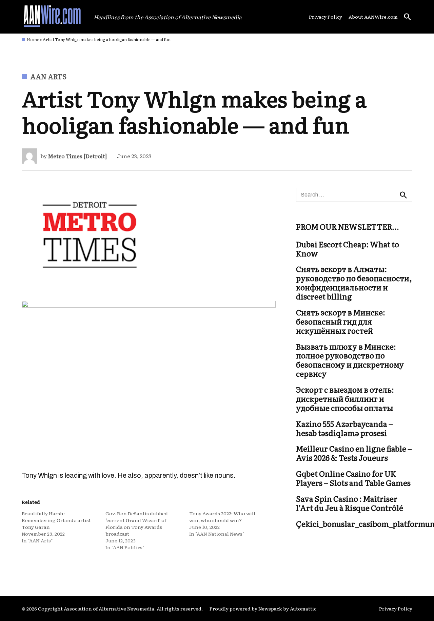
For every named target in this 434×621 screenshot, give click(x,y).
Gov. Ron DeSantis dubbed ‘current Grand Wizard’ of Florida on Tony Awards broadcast (136, 523)
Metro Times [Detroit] (77, 156)
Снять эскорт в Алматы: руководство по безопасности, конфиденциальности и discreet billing (354, 283)
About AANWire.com (373, 16)
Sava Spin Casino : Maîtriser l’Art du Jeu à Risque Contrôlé (349, 503)
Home (33, 39)
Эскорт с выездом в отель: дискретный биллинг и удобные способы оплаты (345, 399)
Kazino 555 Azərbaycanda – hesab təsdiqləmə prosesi (344, 428)
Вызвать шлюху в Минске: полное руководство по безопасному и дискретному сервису (350, 360)
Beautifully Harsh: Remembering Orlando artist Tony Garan (56, 520)
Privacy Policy (325, 16)
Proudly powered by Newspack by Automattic (263, 608)
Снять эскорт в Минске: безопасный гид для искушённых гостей (340, 321)
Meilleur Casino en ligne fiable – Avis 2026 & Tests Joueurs (354, 453)
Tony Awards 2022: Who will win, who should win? (222, 516)
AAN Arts (48, 76)
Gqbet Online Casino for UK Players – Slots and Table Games (353, 478)
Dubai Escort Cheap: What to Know (347, 248)
